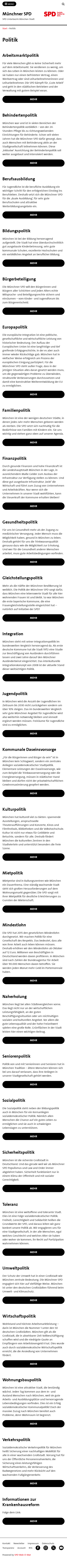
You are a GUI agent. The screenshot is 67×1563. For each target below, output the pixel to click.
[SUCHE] (63, 4)
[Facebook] (38, 1548)
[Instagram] (45, 1548)
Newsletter (18, 1543)
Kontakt (6, 1543)
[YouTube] (61, 1548)
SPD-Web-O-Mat (22, 1554)
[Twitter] (53, 1548)
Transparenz (8, 1547)
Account (21, 1547)
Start (4, 28)
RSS (30, 1547)
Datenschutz (48, 1543)
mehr (33, 99)
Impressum (33, 1543)
